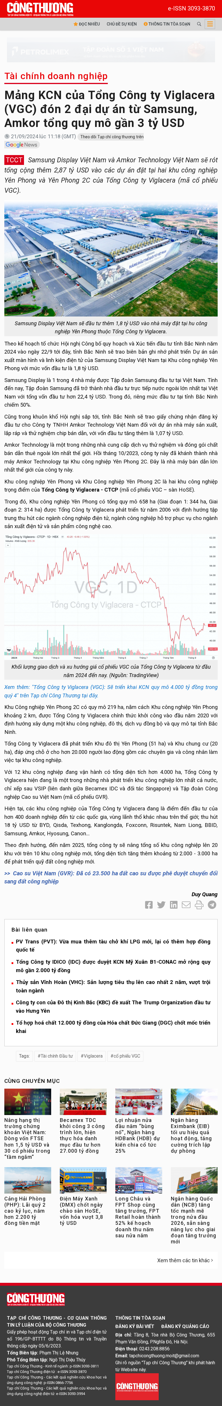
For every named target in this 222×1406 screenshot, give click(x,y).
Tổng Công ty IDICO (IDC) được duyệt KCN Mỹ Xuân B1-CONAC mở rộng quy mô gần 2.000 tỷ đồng (113, 966)
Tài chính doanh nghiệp (56, 75)
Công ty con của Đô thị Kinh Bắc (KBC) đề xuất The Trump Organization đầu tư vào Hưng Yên (113, 1006)
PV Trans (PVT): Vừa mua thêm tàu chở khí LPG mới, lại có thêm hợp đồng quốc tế (113, 945)
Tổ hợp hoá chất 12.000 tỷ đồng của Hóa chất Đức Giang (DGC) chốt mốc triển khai (113, 1027)
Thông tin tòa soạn (169, 24)
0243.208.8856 (154, 1349)
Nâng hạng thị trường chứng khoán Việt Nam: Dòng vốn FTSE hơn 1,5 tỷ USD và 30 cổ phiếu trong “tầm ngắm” (27, 1138)
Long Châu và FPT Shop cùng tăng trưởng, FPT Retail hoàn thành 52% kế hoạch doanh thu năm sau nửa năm (138, 1217)
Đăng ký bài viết (134, 1326)
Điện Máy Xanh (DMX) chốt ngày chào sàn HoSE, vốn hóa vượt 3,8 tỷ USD (81, 1211)
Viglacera (93, 1056)
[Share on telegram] (212, 905)
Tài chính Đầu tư (57, 1056)
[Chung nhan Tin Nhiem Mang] (137, 1386)
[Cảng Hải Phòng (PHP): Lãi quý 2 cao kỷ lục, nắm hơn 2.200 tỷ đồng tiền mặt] (27, 1181)
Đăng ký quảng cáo (185, 1326)
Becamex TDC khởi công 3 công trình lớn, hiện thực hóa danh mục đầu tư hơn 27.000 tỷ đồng (82, 1135)
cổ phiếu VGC (127, 1056)
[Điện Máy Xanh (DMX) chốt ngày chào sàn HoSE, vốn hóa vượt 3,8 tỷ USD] (83, 1181)
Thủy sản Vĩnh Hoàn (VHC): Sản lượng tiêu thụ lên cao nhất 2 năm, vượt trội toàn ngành (113, 986)
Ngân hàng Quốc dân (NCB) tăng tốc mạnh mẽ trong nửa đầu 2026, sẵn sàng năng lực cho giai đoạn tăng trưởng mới (193, 1220)
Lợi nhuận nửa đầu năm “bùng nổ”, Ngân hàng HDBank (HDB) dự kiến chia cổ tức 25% (137, 1135)
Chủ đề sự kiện (122, 24)
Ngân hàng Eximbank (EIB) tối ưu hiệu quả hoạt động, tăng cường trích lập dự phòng (191, 1135)
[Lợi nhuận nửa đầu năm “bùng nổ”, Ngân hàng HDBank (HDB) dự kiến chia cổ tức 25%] (138, 1103)
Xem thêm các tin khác (183, 1260)
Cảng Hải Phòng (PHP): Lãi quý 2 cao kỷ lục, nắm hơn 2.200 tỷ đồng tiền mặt (25, 1211)
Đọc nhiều (89, 24)
